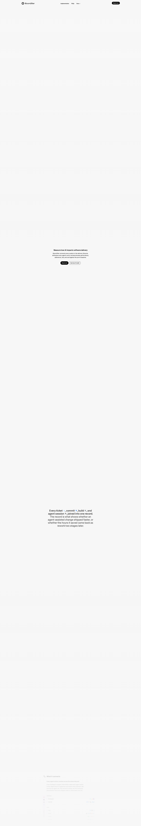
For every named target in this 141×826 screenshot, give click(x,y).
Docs (78, 3)
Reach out (116, 3)
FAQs (72, 3)
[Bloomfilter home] (28, 3)
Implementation (65, 3)
